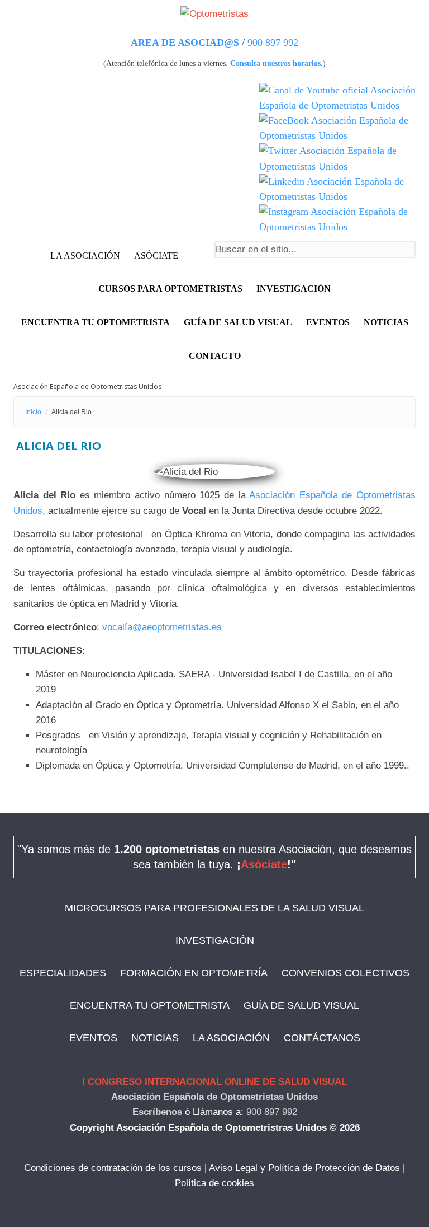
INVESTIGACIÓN (293, 288)
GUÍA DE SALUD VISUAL (301, 1005)
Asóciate (264, 864)
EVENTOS (328, 322)
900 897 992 (272, 42)
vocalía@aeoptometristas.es (162, 627)
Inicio (33, 412)
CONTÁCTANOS (322, 1037)
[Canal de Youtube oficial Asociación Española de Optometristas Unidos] (337, 98)
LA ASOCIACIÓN (85, 255)
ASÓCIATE (156, 255)
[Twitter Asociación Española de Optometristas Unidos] (337, 158)
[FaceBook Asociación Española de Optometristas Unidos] (337, 128)
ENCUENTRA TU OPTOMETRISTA (150, 1005)
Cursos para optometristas (170, 288)
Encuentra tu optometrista (95, 322)
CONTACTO (215, 355)
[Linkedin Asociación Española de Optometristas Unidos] (337, 189)
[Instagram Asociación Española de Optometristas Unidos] (337, 219)
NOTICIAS (386, 322)
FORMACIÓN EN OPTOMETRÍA (194, 972)
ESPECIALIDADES (63, 972)
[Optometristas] (214, 13)
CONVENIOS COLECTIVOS (345, 972)
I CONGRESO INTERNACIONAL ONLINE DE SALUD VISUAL (214, 1081)
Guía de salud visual (238, 322)
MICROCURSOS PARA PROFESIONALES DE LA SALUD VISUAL (214, 908)
